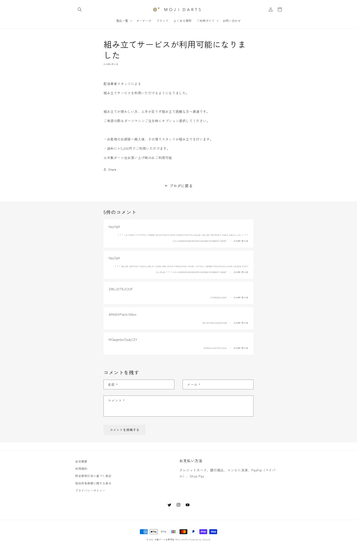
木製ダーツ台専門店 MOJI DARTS (172, 539)
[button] (79, 9)
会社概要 (81, 461)
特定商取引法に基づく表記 (93, 476)
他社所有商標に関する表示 (93, 483)
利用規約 (81, 469)
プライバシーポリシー (90, 490)
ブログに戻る (181, 185)
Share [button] (112, 169)
